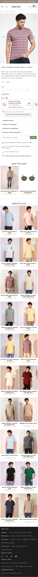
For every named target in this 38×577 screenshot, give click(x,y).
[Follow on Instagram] (11, 556)
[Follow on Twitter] (7, 556)
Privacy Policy (13, 573)
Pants (31, 536)
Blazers (12, 542)
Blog (21, 566)
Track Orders (22, 563)
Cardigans (25, 539)
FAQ (17, 566)
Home (1, 11)
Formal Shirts (22, 546)
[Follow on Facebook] (2, 556)
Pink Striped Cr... (11, 11)
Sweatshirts (5, 542)
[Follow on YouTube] (16, 556)
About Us (4, 573)
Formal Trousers (6, 549)
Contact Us (4, 563)
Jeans (13, 536)
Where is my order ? (7, 566)
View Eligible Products (15, 107)
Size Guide (13, 563)
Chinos (25, 536)
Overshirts (17, 532)
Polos (29, 532)
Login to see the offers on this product (18, 114)
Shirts (11, 532)
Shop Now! (32, 1)
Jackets (13, 539)
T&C (20, 573)
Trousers (19, 536)
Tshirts (24, 532)
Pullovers (33, 539)
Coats (19, 539)
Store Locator (28, 566)
